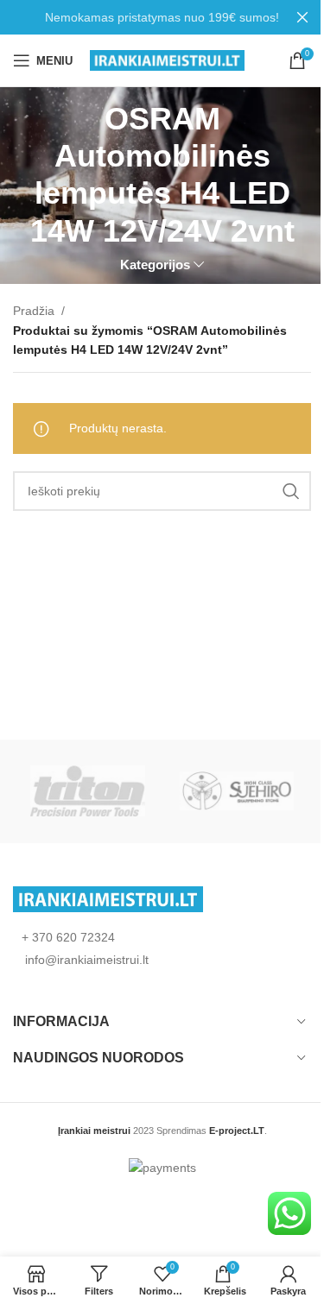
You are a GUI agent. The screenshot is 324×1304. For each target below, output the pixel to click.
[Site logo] (167, 59)
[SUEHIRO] (236, 791)
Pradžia (33, 311)
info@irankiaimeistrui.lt (85, 960)
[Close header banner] (302, 17)
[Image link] (108, 897)
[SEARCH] (291, 491)
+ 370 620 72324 (68, 937)
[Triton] (87, 791)
